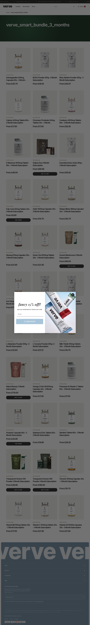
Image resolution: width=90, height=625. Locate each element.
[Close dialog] (72, 294)
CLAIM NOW (29, 321)
